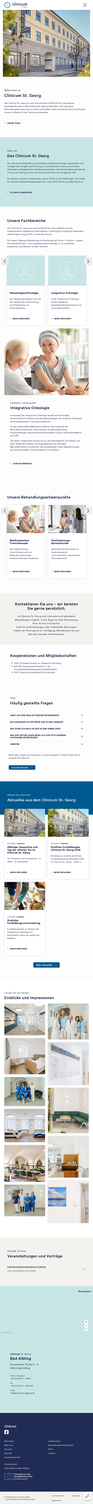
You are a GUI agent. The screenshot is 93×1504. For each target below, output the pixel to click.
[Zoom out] (86, 1325)
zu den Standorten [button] (21, 192)
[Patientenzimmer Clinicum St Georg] (24, 1056)
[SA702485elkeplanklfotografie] (68, 1157)
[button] (24, 1457)
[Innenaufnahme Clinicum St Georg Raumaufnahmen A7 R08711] (68, 1063)
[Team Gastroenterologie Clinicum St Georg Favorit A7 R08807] (24, 1091)
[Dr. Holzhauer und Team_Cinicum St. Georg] (68, 1021)
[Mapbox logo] (6, 1332)
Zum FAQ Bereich (20, 767)
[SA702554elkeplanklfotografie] (24, 1125)
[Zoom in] (86, 1322)
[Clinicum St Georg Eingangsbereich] (68, 1110)
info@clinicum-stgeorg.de (22, 1393)
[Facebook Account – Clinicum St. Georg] (7, 1432)
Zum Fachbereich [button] (22, 463)
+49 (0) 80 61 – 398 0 (20, 1378)
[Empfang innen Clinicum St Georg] (24, 1019)
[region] (46, 1310)
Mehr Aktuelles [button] (44, 964)
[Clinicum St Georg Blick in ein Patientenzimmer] (68, 1201)
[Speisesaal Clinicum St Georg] (24, 1163)
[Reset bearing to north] (86, 1329)
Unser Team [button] (13, 123)
